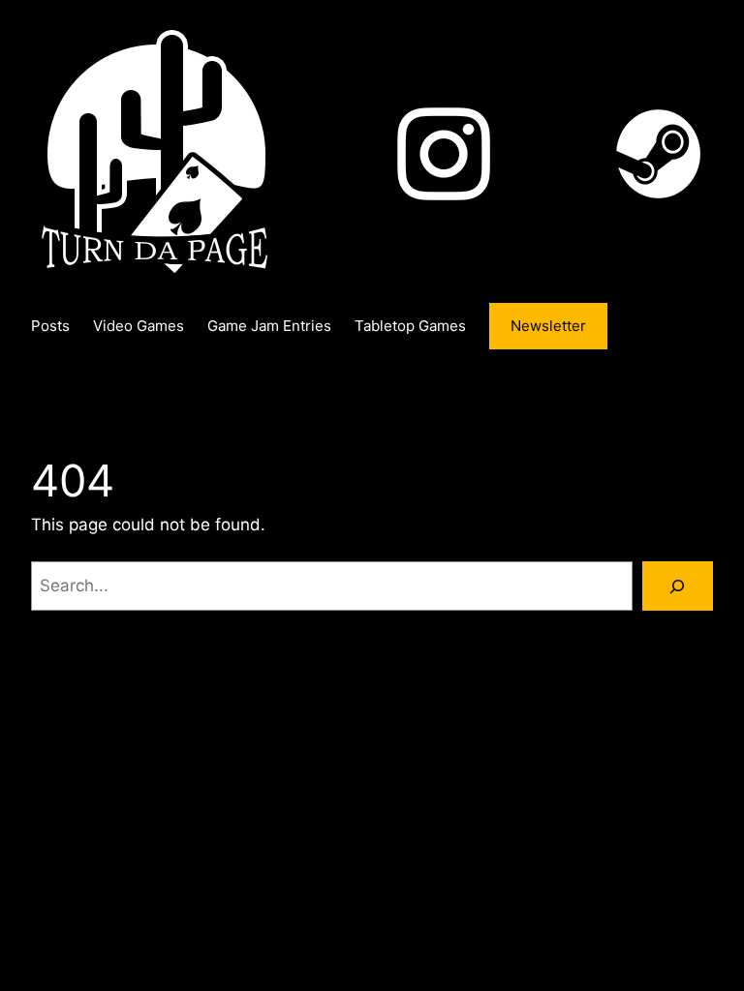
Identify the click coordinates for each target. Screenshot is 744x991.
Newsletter (548, 325)
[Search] (677, 586)
